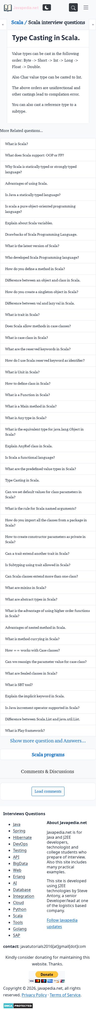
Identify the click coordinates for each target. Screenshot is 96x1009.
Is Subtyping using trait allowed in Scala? (37, 565)
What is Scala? (16, 144)
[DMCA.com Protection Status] (18, 1005)
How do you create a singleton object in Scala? (41, 292)
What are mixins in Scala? (25, 587)
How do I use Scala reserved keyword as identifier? (45, 360)
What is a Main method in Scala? (31, 406)
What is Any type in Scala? (26, 418)
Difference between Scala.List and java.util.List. (42, 719)
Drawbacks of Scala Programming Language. (41, 234)
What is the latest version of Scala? (32, 246)
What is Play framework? (25, 730)
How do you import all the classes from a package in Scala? (46, 523)
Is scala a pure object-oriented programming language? (40, 209)
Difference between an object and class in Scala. (42, 280)
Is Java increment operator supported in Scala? (42, 708)
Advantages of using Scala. (26, 183)
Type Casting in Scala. (22, 480)
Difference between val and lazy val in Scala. (40, 303)
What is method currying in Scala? (32, 639)
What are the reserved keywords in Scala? (38, 349)
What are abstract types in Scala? (31, 599)
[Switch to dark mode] (47, 7)
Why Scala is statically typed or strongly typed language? (41, 169)
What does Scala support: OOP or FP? (34, 155)
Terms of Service (65, 995)
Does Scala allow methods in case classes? (38, 326)
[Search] (73, 7)
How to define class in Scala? (27, 383)
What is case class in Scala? (26, 337)
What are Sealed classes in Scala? (31, 673)
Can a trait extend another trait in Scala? (37, 553)
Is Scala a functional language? (30, 457)
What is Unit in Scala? (22, 372)
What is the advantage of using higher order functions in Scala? (47, 613)
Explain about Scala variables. (29, 223)
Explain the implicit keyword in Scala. (35, 696)
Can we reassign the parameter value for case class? (46, 661)
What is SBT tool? (19, 684)
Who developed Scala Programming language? (42, 257)
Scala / (19, 22)
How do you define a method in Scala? (35, 269)
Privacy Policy (34, 995)
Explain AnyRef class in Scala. (29, 446)
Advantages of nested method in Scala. (35, 627)
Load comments (48, 791)
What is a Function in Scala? (27, 395)
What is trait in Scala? (22, 314)
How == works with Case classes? (32, 650)
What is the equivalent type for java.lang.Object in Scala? (44, 432)
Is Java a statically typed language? (33, 195)
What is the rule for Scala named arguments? (40, 508)
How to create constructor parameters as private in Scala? (45, 539)
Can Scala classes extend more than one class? (41, 576)
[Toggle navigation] (86, 7)
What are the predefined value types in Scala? (40, 469)
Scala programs (48, 754)
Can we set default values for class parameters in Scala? (43, 494)
